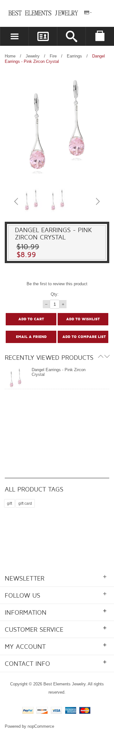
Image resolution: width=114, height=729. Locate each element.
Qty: (55, 294)
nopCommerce (41, 726)
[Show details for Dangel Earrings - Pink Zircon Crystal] (15, 378)
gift (9, 503)
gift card (25, 503)
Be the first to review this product (57, 283)
